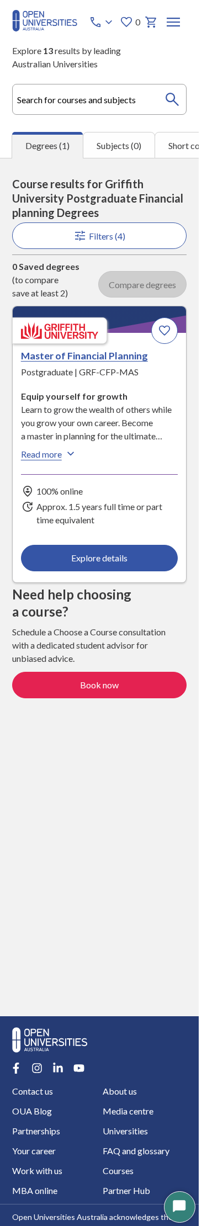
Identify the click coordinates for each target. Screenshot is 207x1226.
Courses (118, 1170)
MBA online (34, 1190)
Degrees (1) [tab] (47, 145)
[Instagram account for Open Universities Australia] (36, 1068)
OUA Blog (32, 1111)
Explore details (99, 558)
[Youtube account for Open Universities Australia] (78, 1068)
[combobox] (99, 99)
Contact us (32, 1091)
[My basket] (151, 22)
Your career (34, 1150)
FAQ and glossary (136, 1150)
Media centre (128, 1111)
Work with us (37, 1170)
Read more (41, 454)
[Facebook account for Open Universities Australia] (16, 1068)
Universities (125, 1131)
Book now (99, 685)
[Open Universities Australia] (44, 28)
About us (120, 1091)
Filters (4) (107, 236)
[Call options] (102, 22)
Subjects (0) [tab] (119, 145)
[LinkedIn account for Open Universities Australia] (57, 1068)
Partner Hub (126, 1190)
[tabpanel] (99, 587)
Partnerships (36, 1131)
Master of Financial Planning (84, 355)
